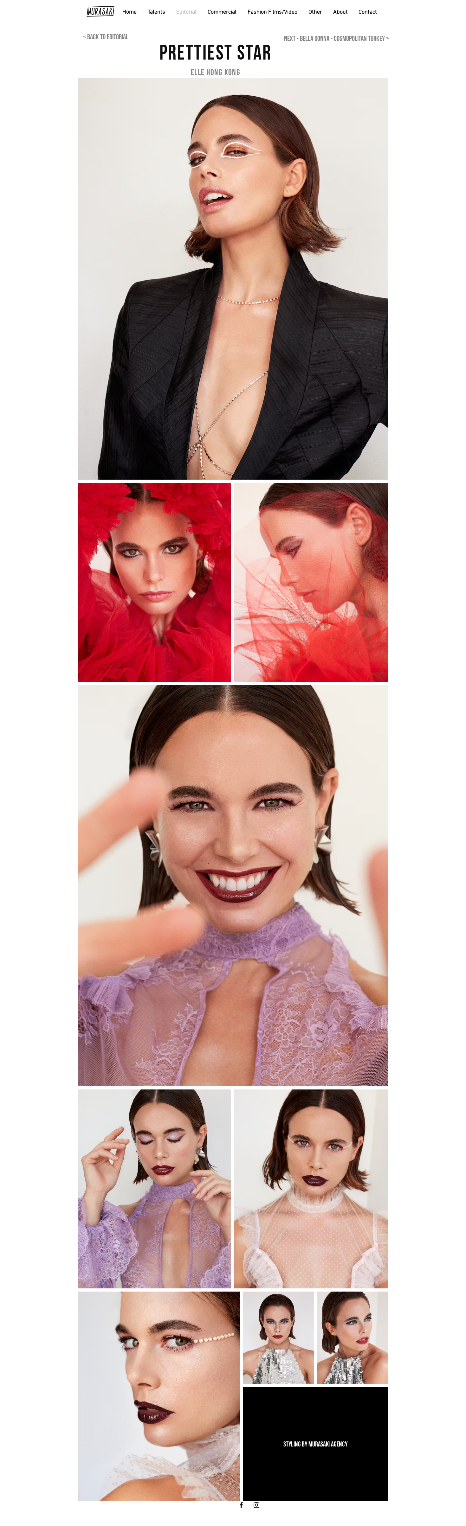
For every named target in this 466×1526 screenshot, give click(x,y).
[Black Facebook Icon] (241, 1505)
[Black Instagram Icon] (256, 1505)
